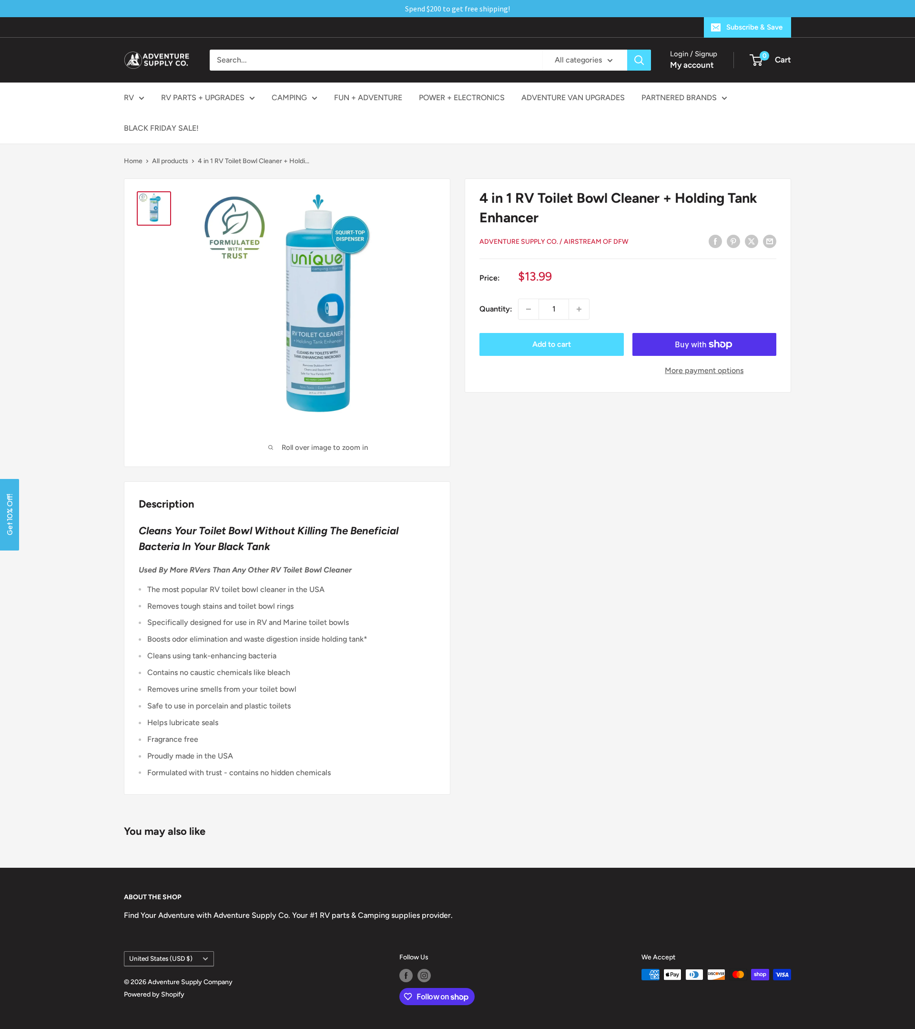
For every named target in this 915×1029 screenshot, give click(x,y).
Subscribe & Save (754, 27)
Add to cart (551, 344)
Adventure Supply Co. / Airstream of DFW (554, 242)
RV (129, 97)
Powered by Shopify (154, 994)
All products (170, 161)
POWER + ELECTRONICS (462, 97)
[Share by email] (769, 241)
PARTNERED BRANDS (679, 97)
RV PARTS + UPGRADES (202, 97)
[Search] (639, 60)
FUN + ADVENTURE (368, 97)
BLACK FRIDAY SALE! (161, 128)
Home (133, 161)
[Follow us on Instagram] (424, 975)
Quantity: (495, 308)
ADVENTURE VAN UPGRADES (573, 97)
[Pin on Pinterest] (733, 241)
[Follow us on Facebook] (406, 975)
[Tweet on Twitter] (751, 241)
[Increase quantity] (579, 309)
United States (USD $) (161, 958)
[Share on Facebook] (715, 241)
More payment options (704, 370)
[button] (9, 515)
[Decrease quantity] (528, 309)
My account (692, 65)
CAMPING (289, 97)
